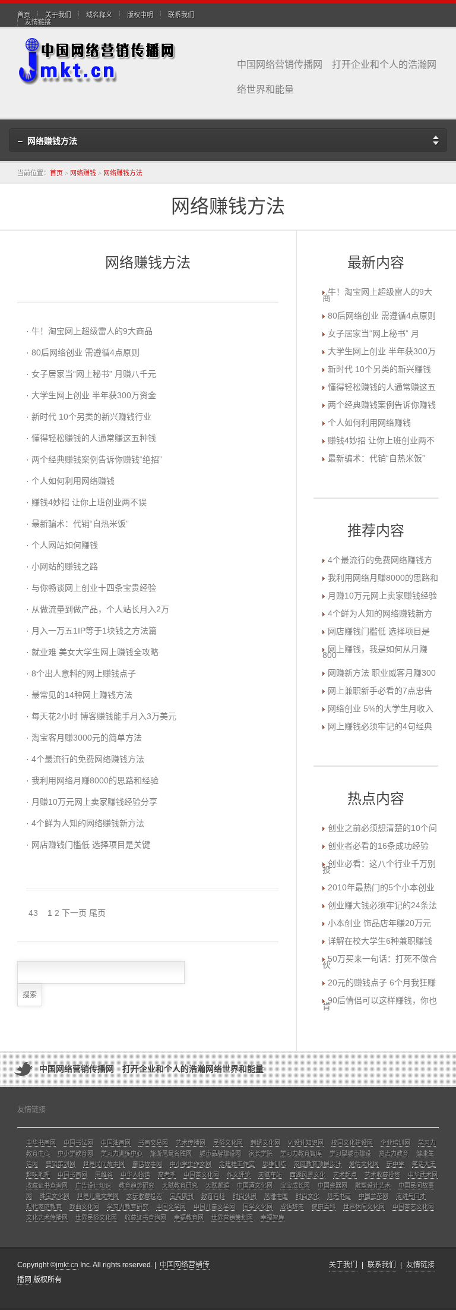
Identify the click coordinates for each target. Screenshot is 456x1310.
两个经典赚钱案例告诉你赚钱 (382, 405)
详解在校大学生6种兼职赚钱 (380, 941)
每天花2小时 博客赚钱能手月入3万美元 (103, 716)
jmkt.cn (67, 1265)
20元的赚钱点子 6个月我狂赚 (382, 982)
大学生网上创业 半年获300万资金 (93, 395)
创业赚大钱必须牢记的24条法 (382, 905)
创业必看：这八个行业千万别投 (379, 866)
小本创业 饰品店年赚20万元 (379, 923)
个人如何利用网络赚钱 (73, 481)
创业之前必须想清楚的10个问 (382, 828)
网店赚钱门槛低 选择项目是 (379, 631)
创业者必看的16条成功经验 (378, 846)
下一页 (74, 913)
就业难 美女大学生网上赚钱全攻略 (95, 652)
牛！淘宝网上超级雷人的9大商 (377, 295)
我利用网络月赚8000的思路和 (383, 577)
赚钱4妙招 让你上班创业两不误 (89, 502)
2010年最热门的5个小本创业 (381, 887)
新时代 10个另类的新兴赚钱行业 (91, 416)
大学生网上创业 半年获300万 (382, 351)
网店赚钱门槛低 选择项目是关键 (90, 844)
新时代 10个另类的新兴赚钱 (379, 369)
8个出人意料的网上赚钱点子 (83, 673)
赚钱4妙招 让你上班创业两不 (381, 440)
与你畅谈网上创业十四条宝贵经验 (93, 588)
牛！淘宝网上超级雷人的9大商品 (92, 331)
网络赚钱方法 (122, 173)
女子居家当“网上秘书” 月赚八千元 (93, 374)
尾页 (97, 913)
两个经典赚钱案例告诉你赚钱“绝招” (96, 459)
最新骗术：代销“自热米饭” (80, 523)
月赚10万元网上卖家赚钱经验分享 (94, 802)
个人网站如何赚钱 (64, 545)
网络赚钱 (83, 173)
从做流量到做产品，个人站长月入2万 (100, 609)
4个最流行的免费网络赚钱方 (380, 560)
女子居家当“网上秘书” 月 (373, 333)
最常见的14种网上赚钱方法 (81, 695)
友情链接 (38, 22)
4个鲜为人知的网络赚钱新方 (380, 613)
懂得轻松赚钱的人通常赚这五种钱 (93, 438)
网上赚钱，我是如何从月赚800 (375, 652)
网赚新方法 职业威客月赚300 (382, 673)
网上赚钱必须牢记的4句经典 (380, 726)
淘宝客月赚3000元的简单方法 (86, 737)
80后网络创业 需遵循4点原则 (85, 352)
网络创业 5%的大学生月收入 (380, 708)
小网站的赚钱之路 (64, 566)
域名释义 (99, 14)
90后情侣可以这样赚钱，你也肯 (379, 1003)
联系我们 (181, 14)
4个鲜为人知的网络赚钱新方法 (87, 823)
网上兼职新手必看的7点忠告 (380, 690)
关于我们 (58, 14)
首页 (23, 14)
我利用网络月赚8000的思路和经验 (95, 780)
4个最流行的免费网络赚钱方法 (87, 759)
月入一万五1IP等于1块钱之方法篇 (94, 630)
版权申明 (140, 14)
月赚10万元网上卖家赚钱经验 (382, 595)
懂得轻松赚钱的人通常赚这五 (382, 387)
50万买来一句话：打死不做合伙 (379, 961)
